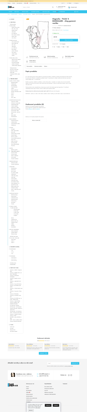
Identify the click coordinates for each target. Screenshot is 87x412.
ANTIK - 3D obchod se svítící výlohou (16, 312)
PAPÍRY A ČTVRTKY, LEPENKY (15, 80)
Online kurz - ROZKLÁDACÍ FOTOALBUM (14, 276)
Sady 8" (12, 94)
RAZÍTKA (11, 148)
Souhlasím (56, 405)
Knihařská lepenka (13, 248)
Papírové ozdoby (14, 135)
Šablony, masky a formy (15, 186)
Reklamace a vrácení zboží (49, 392)
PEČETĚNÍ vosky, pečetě (14, 236)
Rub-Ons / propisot (14, 136)
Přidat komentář (36, 120)
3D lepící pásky (16, 210)
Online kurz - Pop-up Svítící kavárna (15, 284)
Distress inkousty (13, 196)
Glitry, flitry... (13, 145)
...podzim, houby (13, 36)
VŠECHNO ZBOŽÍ (13, 78)
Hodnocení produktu (38, 66)
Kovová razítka (13, 157)
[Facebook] (69, 375)
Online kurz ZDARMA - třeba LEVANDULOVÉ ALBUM (14, 303)
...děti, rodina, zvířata (14, 28)
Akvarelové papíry (14, 85)
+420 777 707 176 (61, 6)
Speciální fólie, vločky (14, 184)
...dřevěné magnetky (14, 60)
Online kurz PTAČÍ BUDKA (14, 293)
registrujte (38, 109)
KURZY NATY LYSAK (14, 267)
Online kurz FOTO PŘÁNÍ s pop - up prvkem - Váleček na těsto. (16, 299)
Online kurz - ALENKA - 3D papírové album (16, 270)
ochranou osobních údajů (69, 366)
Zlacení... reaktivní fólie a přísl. (16, 189)
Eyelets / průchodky (14, 141)
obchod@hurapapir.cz (44, 374)
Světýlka (12, 223)
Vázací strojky (13, 239)
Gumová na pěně (14, 154)
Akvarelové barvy (14, 168)
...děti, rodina (13, 44)
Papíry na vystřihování (14, 89)
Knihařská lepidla (12, 264)
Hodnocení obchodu (33, 3)
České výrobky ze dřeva (14, 57)
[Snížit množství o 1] (55, 40)
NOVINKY (12, 19)
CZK (64, 3)
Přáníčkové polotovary (14, 120)
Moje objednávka (19, 3)
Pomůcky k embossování (15, 164)
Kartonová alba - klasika (15, 110)
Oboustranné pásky (17, 209)
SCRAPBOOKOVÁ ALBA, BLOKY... (15, 100)
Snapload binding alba (14, 104)
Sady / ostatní (13, 97)
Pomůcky (12, 190)
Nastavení (31, 410)
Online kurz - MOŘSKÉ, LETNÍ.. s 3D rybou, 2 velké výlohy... (16, 273)
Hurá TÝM (46, 390)
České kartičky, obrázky (13, 70)
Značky (11, 324)
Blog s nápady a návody (48, 386)
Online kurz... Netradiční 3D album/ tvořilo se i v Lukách (15, 315)
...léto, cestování (13, 49)
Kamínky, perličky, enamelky (15, 133)
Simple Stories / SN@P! (15, 107)
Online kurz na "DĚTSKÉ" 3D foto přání (15, 296)
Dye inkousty (13, 202)
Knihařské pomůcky (13, 263)
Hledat (52, 7)
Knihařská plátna (12, 255)
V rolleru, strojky (16, 212)
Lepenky (12, 88)
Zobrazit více (43, 353)
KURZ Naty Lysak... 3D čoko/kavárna (15, 311)
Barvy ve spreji (13, 171)
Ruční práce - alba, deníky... (14, 69)
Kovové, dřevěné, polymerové (16, 138)
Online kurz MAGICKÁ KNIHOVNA (15, 321)
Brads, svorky (13, 139)
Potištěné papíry (13, 83)
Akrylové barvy (13, 169)
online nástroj (37, 407)
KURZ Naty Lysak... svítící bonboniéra (15, 306)
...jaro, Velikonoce (14, 33)
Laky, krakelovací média (15, 181)
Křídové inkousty (13, 200)
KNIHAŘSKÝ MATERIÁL (14, 246)
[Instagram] (71, 375)
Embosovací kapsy (14, 233)
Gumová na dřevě (14, 152)
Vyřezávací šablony (14, 232)
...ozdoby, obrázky (14, 53)
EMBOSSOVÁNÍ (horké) (14, 161)
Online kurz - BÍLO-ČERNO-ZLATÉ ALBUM (15, 286)
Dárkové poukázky (13, 24)
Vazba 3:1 (12, 242)
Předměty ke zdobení (14, 187)
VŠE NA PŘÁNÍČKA (13, 119)
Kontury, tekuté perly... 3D (15, 183)
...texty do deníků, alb (14, 43)
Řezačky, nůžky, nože (14, 220)
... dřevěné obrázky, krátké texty (16, 65)
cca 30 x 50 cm (13, 259)
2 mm (12, 253)
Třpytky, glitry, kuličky (14, 175)
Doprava (9, 3)
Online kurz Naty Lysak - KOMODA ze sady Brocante (16, 309)
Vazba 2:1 (12, 240)
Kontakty (13, 3)
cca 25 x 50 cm (13, 257)
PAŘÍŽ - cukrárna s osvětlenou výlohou (16, 319)
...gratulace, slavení (14, 30)
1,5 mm (12, 251)
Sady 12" (12, 93)
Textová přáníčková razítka (15, 123)
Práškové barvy (13, 174)
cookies (33, 404)
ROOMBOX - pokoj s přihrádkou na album (15, 318)
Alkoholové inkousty (14, 194)
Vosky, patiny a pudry (14, 180)
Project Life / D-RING (14, 101)
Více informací (66, 30)
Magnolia (63, 43)
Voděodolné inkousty (14, 197)
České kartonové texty (13, 40)
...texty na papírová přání (15, 41)
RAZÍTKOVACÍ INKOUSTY (14, 193)
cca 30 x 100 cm (14, 260)
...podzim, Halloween (14, 50)
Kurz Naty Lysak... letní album (14, 305)
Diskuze (45, 66)
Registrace (76, 3)
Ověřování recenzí (29, 399)
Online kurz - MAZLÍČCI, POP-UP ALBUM (15, 279)
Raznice (12, 217)
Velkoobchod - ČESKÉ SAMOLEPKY (50, 394)
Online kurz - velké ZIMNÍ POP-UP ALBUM (15, 282)
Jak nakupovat (28, 401)
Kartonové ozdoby (14, 142)
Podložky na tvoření (14, 222)
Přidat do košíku (69, 40)
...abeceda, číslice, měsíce (15, 27)
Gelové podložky (14, 178)
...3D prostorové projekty (15, 62)
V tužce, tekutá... (16, 213)
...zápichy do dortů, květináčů (15, 59)
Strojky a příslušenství (14, 230)
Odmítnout (48, 405)
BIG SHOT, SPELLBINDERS (14, 229)
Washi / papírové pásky (15, 130)
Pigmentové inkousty (14, 199)
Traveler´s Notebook (14, 106)
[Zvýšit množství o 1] (58, 40)
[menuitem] (10, 11)
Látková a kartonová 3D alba (15, 109)
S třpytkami (15, 215)
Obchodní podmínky (29, 396)
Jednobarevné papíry (14, 82)
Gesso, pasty (13, 177)
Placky (11, 75)
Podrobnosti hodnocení (67, 25)
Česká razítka (12, 72)
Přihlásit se (75, 363)
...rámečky (12, 55)
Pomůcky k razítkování (14, 158)
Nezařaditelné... (13, 226)
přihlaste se (30, 109)
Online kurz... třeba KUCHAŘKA (15, 301)
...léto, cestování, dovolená (15, 34)
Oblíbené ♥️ (26, 3)
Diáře (12, 113)
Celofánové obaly (14, 122)
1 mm (12, 250)
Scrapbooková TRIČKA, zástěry (15, 73)
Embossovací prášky (14, 162)
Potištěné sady (13, 125)
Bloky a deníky (13, 115)
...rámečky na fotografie (15, 63)
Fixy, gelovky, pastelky (14, 172)
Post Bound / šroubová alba (15, 103)
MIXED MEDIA (12, 166)
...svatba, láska (13, 31)
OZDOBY (11, 127)
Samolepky (13, 129)
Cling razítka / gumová (15, 151)
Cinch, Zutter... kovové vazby (14, 237)
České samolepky (12, 25)
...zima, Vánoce (13, 37)
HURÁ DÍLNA (13, 22)
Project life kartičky (14, 86)
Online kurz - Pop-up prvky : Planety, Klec (16, 292)
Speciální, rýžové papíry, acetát (16, 91)
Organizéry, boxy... (14, 219)
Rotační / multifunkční (14, 155)
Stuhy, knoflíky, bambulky (15, 144)
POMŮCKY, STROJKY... (13, 206)
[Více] (76, 11)
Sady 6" (12, 96)
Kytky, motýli (13, 132)
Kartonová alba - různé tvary (15, 112)
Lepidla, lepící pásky (14, 207)
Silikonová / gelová (14, 149)
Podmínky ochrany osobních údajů (31, 398)
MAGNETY (13, 225)
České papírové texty (13, 67)
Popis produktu (29, 66)
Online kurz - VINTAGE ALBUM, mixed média (16, 289)
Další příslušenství (14, 116)
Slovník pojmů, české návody (49, 388)
